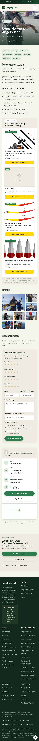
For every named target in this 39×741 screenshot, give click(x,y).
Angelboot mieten (8, 661)
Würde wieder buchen (13, 434)
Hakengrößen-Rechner (28, 636)
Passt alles (20, 559)
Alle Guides (25, 586)
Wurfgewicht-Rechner (28, 643)
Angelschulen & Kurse (9, 651)
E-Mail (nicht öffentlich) (27, 391)
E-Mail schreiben (21, 493)
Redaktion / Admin (27, 703)
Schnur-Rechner (26, 639)
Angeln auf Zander (27, 590)
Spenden (24, 695)
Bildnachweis (6, 724)
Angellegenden (7, 643)
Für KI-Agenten (28, 724)
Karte (23, 597)
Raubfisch (5, 692)
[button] (19, 510)
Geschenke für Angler (28, 675)
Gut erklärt (23, 425)
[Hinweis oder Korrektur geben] (35, 737)
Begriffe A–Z (6, 639)
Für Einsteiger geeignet (14, 428)
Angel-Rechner (26, 632)
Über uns (24, 699)
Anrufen (21, 499)
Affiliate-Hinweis (25, 720)
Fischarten (5, 636)
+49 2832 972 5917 (16, 464)
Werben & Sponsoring (28, 692)
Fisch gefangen (11, 425)
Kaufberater (25, 657)
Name (6, 391)
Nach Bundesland (27, 594)
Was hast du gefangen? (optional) (14, 413)
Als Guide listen (26, 688)
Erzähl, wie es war (19, 554)
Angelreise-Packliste (28, 671)
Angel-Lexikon (7, 632)
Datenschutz (14, 720)
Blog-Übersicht (7, 688)
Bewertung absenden (14, 438)
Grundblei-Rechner (27, 647)
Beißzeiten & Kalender (28, 679)
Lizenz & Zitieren (17, 724)
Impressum (5, 720)
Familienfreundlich (12, 431)
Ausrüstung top (29, 428)
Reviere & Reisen (7, 699)
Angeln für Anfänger (28, 668)
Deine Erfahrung (9, 400)
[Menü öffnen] (35, 7)
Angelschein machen (9, 647)
